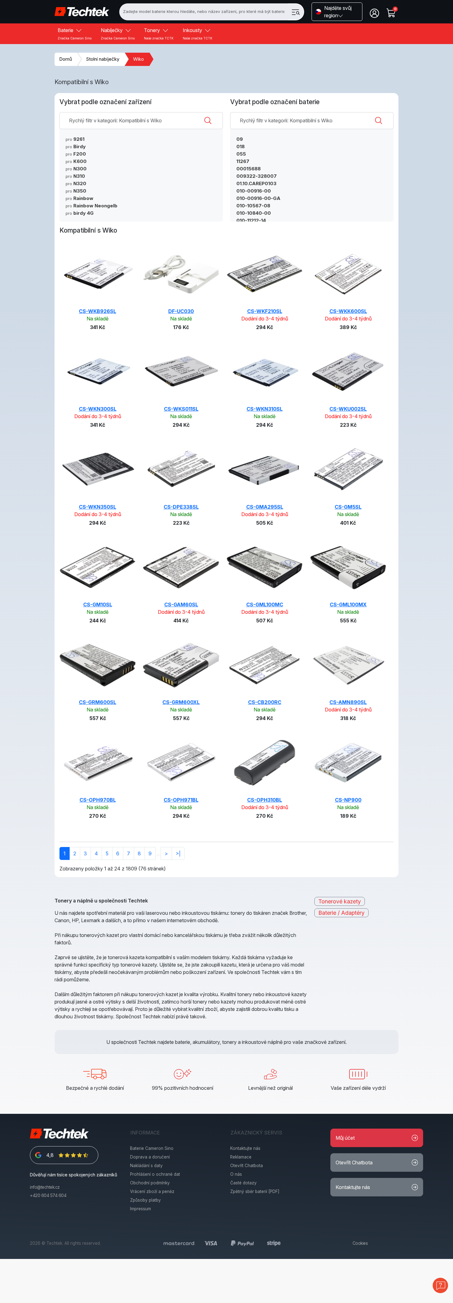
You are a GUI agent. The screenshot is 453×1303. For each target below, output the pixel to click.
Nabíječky (118, 33)
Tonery (158, 33)
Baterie (75, 33)
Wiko (138, 59)
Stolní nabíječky (102, 59)
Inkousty (197, 33)
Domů (65, 59)
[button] (337, 11)
